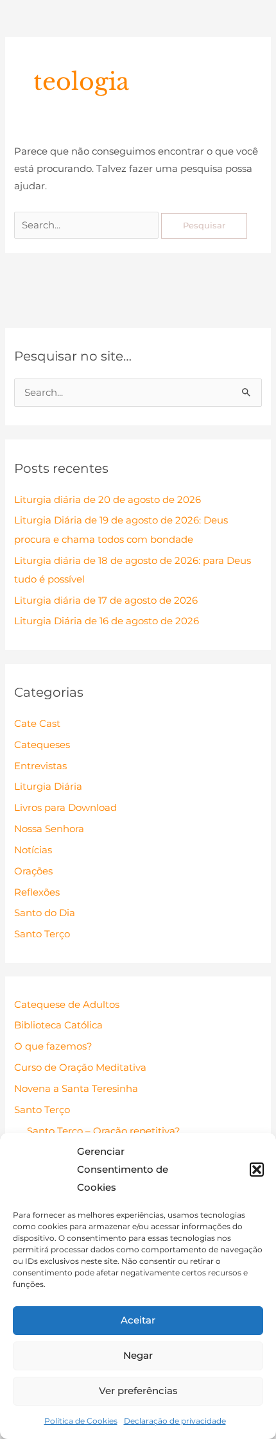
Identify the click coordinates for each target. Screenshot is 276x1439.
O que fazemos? (53, 1046)
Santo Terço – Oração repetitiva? (103, 1131)
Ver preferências (138, 1390)
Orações (33, 871)
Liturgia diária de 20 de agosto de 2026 (107, 500)
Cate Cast (37, 723)
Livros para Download (65, 807)
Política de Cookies (80, 1421)
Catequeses (42, 745)
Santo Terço (42, 934)
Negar (138, 1355)
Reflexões (37, 892)
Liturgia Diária (48, 786)
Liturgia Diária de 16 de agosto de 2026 (106, 621)
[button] (256, 1169)
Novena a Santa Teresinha (76, 1088)
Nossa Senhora (49, 829)
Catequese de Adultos (66, 1004)
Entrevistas (40, 766)
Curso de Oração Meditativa (80, 1067)
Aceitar (138, 1320)
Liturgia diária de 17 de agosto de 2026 (106, 600)
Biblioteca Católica (58, 1025)
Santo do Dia (44, 913)
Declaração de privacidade (175, 1421)
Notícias (33, 850)
